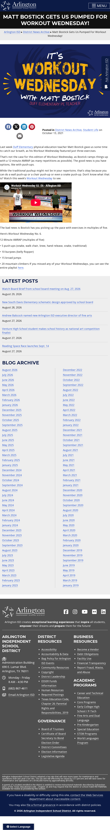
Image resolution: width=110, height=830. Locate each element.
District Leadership (53, 676)
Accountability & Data (54, 654)
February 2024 (11, 520)
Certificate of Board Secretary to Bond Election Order (53, 738)
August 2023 (9, 550)
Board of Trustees (52, 729)
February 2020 (71, 540)
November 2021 (72, 435)
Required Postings (52, 694)
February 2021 (71, 480)
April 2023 (8, 570)
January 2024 (10, 525)
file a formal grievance (41, 805)
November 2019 (72, 555)
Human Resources (52, 690)
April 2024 (8, 510)
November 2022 (72, 375)
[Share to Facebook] (8, 127)
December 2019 (72, 550)
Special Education (88, 729)
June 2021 (69, 460)
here (20, 267)
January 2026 (10, 405)
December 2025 (11, 410)
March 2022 (70, 415)
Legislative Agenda (52, 756)
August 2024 (9, 490)
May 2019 (68, 570)
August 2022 (70, 390)
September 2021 (73, 445)
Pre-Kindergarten (88, 724)
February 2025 (11, 460)
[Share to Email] (19, 136)
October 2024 (10, 480)
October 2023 (10, 540)
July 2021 (68, 455)
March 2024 (9, 515)
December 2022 (72, 370)
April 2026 (8, 390)
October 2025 (10, 420)
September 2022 (73, 385)
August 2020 (70, 510)
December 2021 (72, 430)
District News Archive (68, 130)
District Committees (54, 747)
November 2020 (72, 495)
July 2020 (68, 515)
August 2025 (9, 430)
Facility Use (84, 658)
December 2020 (72, 490)
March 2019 (70, 580)
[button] (99, 6)
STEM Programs (87, 733)
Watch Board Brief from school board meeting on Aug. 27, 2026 (41, 289)
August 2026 (9, 370)
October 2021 (71, 440)
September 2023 (12, 545)
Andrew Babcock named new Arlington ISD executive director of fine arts (47, 315)
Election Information (54, 751)
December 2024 (11, 470)
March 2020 (70, 535)
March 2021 (70, 475)
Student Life (90, 130)
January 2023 (10, 585)
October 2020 (71, 500)
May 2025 (8, 445)
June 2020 (69, 520)
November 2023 (12, 535)
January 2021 (70, 485)
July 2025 (7, 435)
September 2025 (12, 425)
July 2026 (7, 375)
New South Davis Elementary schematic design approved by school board (47, 302)
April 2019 (69, 575)
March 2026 (9, 395)
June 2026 (8, 380)
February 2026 (11, 400)
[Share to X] (16, 127)
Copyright (47, 672)
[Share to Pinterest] (32, 127)
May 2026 (8, 385)
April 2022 (69, 410)
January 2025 (10, 465)
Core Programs (86, 702)
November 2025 (12, 415)
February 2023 (11, 580)
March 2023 (9, 575)
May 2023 (8, 565)
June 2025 (8, 440)
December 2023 (11, 530)
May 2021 (68, 465)
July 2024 (7, 495)
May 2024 (8, 505)
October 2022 (71, 380)
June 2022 (69, 400)
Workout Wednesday (39, 178)
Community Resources (55, 667)
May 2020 (68, 525)
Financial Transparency (91, 663)
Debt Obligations (88, 654)
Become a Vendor (88, 649)
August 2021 (70, 450)
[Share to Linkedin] (24, 127)
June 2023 (8, 560)
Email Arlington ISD (21, 695)
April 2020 (69, 530)
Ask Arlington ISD (106, 70)
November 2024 (12, 475)
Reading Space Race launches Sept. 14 (25, 346)
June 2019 (69, 565)
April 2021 (69, 470)
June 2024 (8, 500)
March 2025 (9, 455)
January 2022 (70, 425)
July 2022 (68, 395)
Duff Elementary (23, 147)
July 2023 (7, 555)
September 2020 (73, 505)
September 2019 (73, 560)
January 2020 (70, 545)
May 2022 (68, 405)
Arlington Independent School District (47, 811)
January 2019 (70, 585)
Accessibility (49, 649)
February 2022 (71, 420)
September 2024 (12, 485)
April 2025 (8, 450)
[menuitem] (66, 612)
